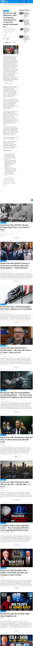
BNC (5, 4)
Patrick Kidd (13, 532)
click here (5, 94)
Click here (11, 167)
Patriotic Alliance (6, 180)
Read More (16, 237)
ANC (4, 178)
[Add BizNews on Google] (10, 42)
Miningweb (21, 4)
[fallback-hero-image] (21, 13)
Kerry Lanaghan (7, 532)
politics (12, 180)
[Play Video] (10, 50)
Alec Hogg (5, 34)
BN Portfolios (15, 4)
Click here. (9, 159)
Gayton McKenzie (10, 178)
